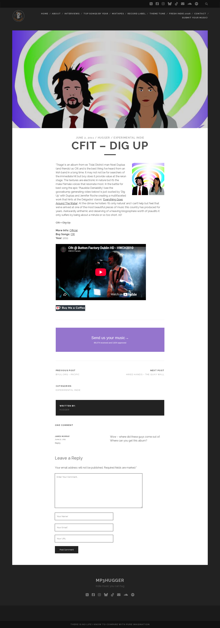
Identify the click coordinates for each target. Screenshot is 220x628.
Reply (58, 443)
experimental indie (129, 137)
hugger (104, 137)
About (56, 13)
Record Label (137, 13)
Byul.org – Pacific (68, 374)
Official (74, 230)
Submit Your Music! (195, 17)
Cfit (73, 234)
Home (44, 13)
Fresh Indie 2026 (180, 13)
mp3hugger (110, 580)
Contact (200, 13)
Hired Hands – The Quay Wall (145, 374)
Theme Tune (157, 13)
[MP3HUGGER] (18, 20)
